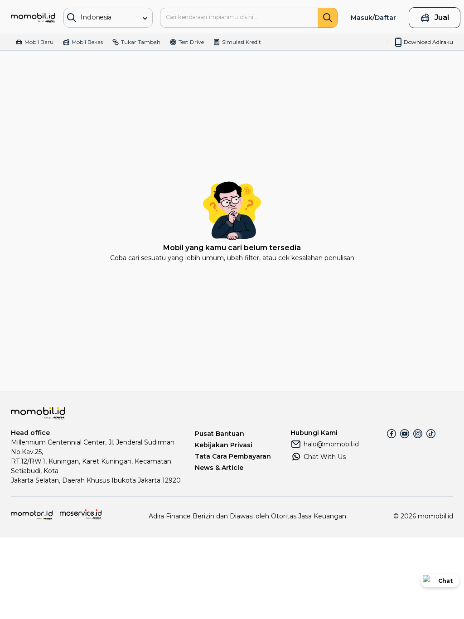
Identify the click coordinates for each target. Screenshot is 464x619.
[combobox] (103, 17)
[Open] (145, 18)
